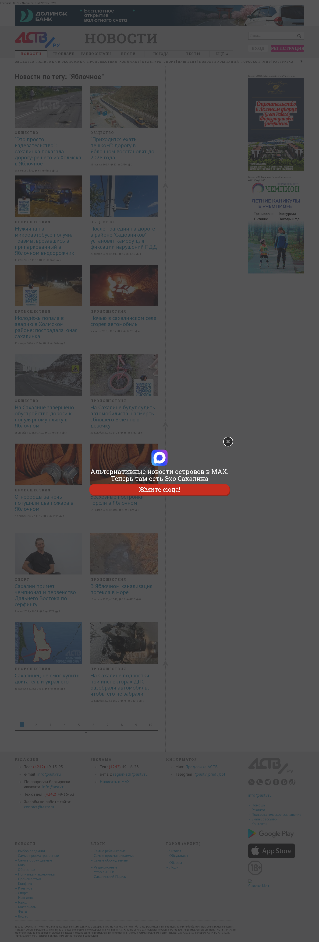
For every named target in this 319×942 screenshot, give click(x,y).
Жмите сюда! (159, 489)
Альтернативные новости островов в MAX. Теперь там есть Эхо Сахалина (159, 475)
